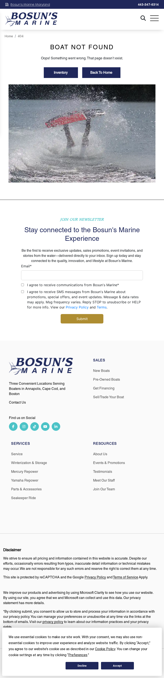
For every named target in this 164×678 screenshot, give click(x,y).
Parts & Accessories (26, 489)
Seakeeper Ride (23, 498)
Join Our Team (104, 489)
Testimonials (102, 472)
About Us (100, 454)
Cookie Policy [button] (105, 649)
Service (17, 454)
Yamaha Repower (24, 480)
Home (9, 36)
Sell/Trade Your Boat (108, 397)
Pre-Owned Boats (106, 379)
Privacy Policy (77, 307)
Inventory (61, 72)
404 (20, 36)
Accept (117, 665)
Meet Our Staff (104, 480)
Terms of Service (125, 577)
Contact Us (17, 402)
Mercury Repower (24, 472)
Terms (102, 307)
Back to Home (101, 72)
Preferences (46, 665)
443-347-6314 (148, 4)
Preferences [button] (77, 655)
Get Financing (103, 388)
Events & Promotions (109, 463)
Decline (82, 665)
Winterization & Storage (29, 463)
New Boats (101, 371)
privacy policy (52, 622)
